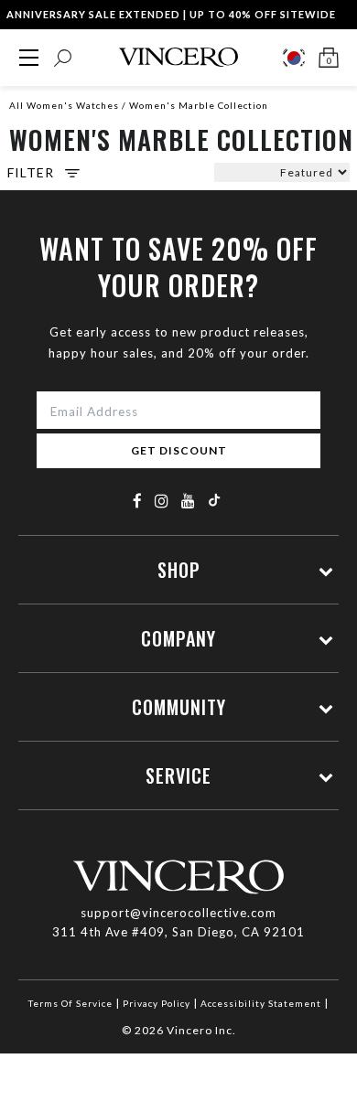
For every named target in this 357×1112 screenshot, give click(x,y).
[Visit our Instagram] (162, 500)
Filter (30, 172)
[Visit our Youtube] (188, 500)
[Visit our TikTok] (214, 499)
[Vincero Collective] (178, 57)
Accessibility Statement (260, 1003)
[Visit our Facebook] (138, 500)
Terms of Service (70, 1003)
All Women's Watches (64, 105)
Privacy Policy (156, 1003)
